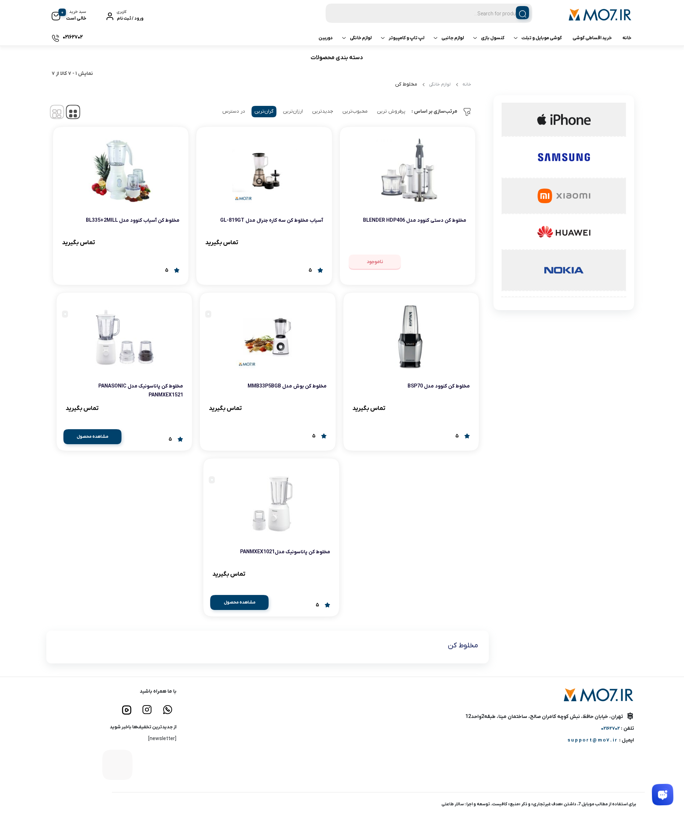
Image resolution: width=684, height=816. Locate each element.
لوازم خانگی (361, 38)
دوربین (325, 38)
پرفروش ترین (391, 111)
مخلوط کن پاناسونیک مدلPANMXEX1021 (285, 552)
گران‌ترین (264, 111)
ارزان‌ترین (293, 111)
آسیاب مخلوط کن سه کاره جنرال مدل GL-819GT (271, 220)
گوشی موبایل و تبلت (542, 38)
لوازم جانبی (452, 38)
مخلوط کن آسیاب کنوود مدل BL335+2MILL (133, 220)
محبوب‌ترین (355, 111)
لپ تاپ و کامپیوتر (406, 38)
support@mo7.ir (593, 740)
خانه (626, 38)
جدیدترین (322, 111)
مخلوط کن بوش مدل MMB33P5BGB (287, 386)
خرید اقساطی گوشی (592, 38)
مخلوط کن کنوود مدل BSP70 (439, 386)
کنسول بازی (492, 38)
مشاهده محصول (92, 437)
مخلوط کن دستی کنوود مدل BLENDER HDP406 (414, 220)
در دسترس (233, 111)
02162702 (610, 728)
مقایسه (450, 243)
